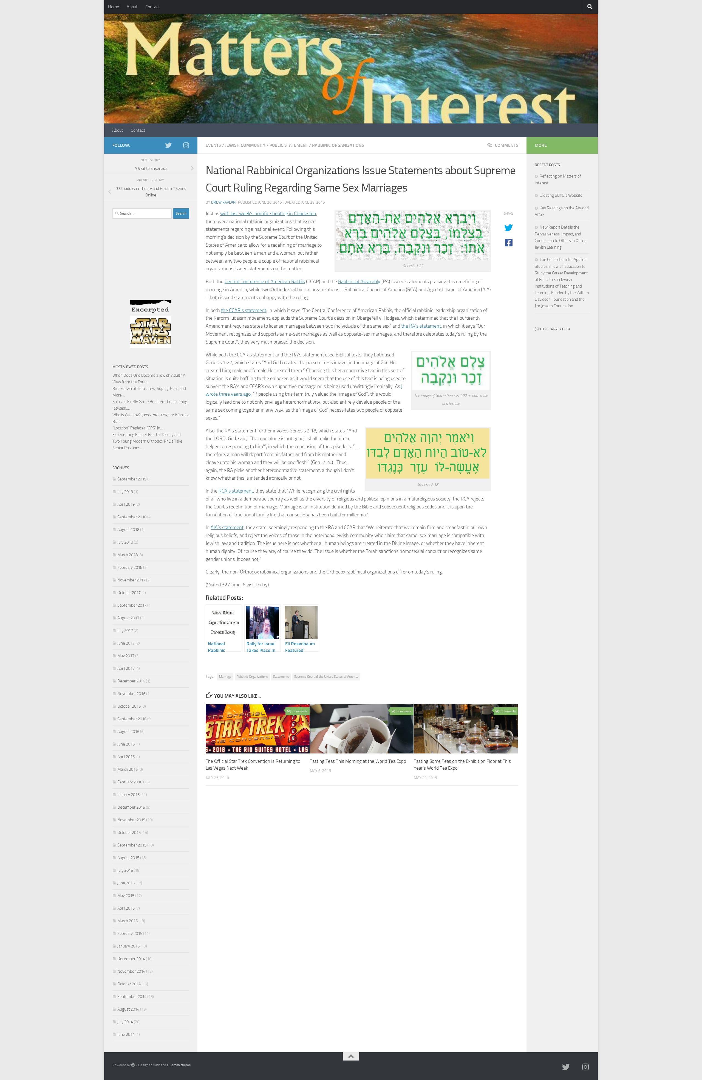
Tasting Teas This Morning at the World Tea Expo (358, 761)
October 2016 (129, 706)
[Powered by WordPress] (133, 1065)
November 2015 (131, 819)
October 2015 (129, 832)
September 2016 (131, 718)
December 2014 (131, 958)
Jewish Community (245, 145)
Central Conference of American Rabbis (265, 282)
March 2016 (127, 769)
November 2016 (131, 693)
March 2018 (127, 554)
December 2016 (131, 681)
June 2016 (126, 744)
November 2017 (131, 580)
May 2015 (125, 895)
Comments (506, 145)
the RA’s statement (421, 326)
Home (113, 6)
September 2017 (131, 605)
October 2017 (129, 592)
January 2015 (128, 946)
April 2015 (126, 908)
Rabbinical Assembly (359, 282)
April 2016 (126, 756)
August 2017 (128, 617)
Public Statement (289, 145)
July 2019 (125, 491)
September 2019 (131, 479)
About (132, 6)
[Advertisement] (150, 265)
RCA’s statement (236, 491)
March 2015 (127, 920)
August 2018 (128, 529)
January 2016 (128, 794)
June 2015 (126, 883)
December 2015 (131, 807)
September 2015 (131, 845)
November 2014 (131, 971)
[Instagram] (186, 145)
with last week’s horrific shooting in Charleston (268, 213)
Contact (152, 6)
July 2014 (125, 1021)
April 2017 (126, 668)
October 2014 (129, 983)
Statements (281, 677)
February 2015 (129, 933)
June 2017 (126, 643)
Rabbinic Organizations (338, 145)
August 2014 (128, 1009)
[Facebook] (177, 145)
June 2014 (126, 1034)
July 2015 (125, 870)
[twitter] (168, 145)
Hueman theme (179, 1065)
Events (213, 145)
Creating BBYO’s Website (561, 195)
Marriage (225, 677)
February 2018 (129, 567)
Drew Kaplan (223, 202)
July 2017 (125, 630)
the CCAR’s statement (243, 310)
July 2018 (125, 542)
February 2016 (129, 782)
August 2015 (128, 857)
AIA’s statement (227, 527)
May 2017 (125, 655)
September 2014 (131, 996)
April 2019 (126, 504)
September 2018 (131, 516)
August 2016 (128, 731)
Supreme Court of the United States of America (326, 677)
